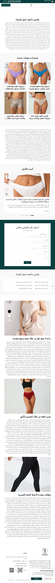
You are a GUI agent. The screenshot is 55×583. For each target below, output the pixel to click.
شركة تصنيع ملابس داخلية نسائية (23, 282)
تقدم (27, 262)
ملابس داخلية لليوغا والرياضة (25, 288)
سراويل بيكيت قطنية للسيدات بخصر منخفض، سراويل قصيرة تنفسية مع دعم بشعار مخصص (39, 87)
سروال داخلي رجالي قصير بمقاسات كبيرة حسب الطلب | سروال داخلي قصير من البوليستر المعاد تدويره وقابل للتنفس (15, 117)
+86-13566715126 (20, 563)
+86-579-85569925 (19, 565)
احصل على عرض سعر (6, 5)
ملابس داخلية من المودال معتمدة (24, 285)
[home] (31, 5)
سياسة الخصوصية (11, 579)
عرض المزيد (46, 211)
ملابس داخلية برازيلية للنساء (41, 282)
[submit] (19, 1)
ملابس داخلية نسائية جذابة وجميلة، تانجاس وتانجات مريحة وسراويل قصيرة (39, 117)
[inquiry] (53, 286)
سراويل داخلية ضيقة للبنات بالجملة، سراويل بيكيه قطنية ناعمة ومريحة (15, 87)
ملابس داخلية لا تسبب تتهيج (41, 285)
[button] (32, 215)
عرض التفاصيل (39, 73)
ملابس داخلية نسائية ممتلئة (41, 288)
